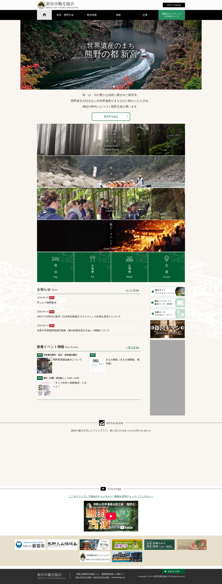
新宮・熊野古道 (65, 15)
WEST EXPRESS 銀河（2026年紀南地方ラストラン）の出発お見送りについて (79, 316)
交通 (145, 15)
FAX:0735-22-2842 (101, 577)
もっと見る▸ (132, 290)
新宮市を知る (111, 116)
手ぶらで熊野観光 (46, 302)
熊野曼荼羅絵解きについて (67, 359)
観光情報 (92, 15)
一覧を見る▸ (132, 347)
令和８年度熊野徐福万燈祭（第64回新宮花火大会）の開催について (73, 330)
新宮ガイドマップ (171, 15)
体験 (118, 15)
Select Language (174, 5)
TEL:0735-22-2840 (83, 577)
